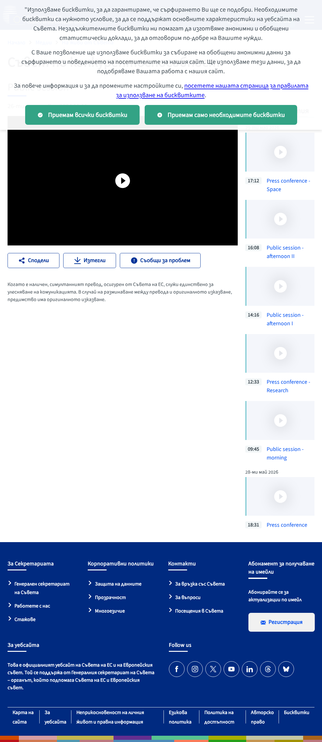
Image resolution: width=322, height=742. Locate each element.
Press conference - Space (288, 185)
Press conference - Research (288, 386)
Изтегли (95, 260)
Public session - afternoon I (285, 319)
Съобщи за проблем (165, 260)
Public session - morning (285, 453)
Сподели (38, 260)
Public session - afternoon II (285, 252)
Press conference (287, 525)
